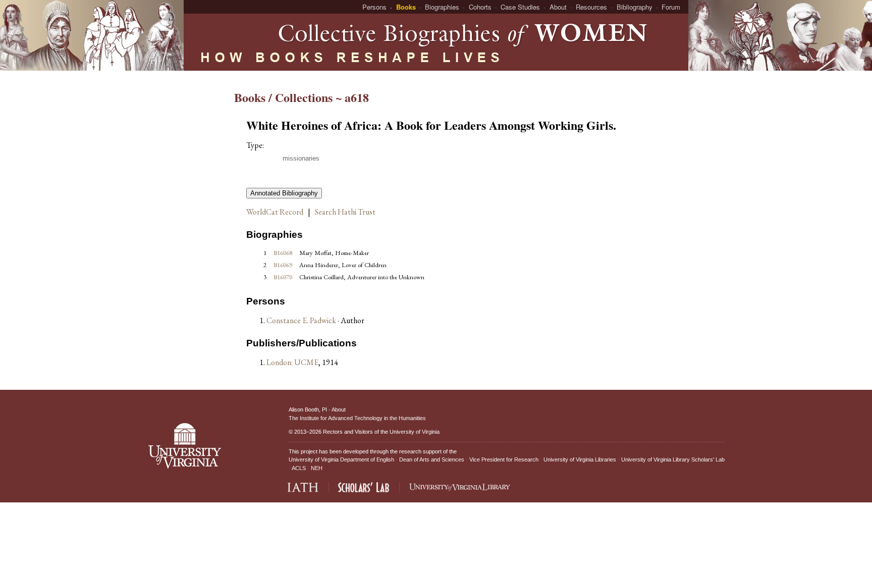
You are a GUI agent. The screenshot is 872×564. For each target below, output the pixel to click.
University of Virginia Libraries (579, 459)
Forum (671, 7)
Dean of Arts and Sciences (431, 459)
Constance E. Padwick (302, 320)
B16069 (283, 265)
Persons (374, 7)
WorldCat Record (274, 212)
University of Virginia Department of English (341, 459)
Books (406, 7)
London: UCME (292, 362)
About (558, 7)
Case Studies (520, 7)
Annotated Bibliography (284, 193)
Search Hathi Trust (345, 212)
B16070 (283, 277)
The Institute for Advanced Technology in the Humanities (357, 418)
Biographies (442, 7)
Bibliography (634, 7)
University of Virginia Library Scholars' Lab (673, 459)
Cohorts (480, 7)
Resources (591, 7)
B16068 (283, 252)
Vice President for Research (503, 459)
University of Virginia (415, 432)
